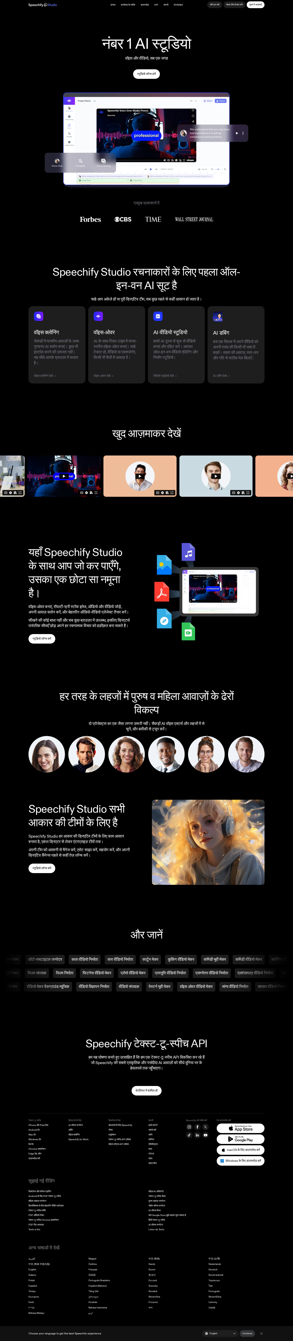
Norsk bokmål (216, 1275)
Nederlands (215, 1264)
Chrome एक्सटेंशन (37, 1148)
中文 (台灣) (214, 1258)
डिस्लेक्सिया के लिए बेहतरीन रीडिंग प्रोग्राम (46, 1205)
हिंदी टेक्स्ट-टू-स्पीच (157, 1220)
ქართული (94, 1296)
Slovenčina (154, 1296)
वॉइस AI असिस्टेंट (156, 1191)
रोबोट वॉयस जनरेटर (157, 1205)
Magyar (92, 1258)
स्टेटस (151, 1153)
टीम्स (111, 1129)
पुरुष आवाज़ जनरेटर (157, 1200)
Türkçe (32, 1291)
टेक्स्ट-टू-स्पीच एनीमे (37, 1210)
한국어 (152, 1275)
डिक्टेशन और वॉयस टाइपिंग (39, 1191)
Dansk (152, 1264)
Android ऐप (34, 1129)
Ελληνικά (153, 1302)
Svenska (153, 1285)
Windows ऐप (34, 1139)
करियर (151, 1139)
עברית (31, 1307)
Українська (214, 1280)
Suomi (152, 1269)
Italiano (32, 1275)
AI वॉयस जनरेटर (76, 1125)
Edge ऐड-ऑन (34, 1153)
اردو (91, 1313)
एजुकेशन (112, 1134)
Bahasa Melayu (36, 1313)
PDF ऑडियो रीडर (36, 1215)
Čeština (93, 1264)
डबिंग (71, 1129)
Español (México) (98, 1285)
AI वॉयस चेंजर (155, 1210)
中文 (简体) (154, 1258)
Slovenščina (215, 1296)
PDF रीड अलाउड (36, 1224)
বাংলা (150, 1307)
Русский (153, 1280)
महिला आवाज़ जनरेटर (37, 1200)
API (156, 4)
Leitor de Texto (156, 1229)
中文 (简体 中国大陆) (39, 1264)
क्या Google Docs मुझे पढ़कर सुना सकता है (167, 1215)
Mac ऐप (32, 1134)
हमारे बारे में (153, 1125)
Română (153, 1291)
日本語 (92, 1275)
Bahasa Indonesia (98, 1307)
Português (214, 1291)
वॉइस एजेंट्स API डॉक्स (119, 1144)
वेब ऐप (31, 1144)
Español (32, 1285)
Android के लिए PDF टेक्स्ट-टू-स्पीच (44, 1196)
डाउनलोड (145, 4)
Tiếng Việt (94, 1291)
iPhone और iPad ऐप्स (38, 1125)
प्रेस (150, 1158)
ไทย (211, 1285)
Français (93, 1269)
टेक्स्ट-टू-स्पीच (34, 1120)
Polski (31, 1280)
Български (33, 1296)
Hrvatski (93, 1302)
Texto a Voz (34, 1229)
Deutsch (213, 1269)
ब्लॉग (150, 1134)
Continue (247, 1333)
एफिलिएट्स (153, 1144)
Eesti (31, 1302)
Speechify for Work (79, 1139)
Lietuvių (213, 1302)
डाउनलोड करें (34, 1158)
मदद (150, 1148)
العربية (31, 1258)
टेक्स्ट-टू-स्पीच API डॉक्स (120, 1139)
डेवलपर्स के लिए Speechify (120, 1125)
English (32, 1269)
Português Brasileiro (99, 1280)
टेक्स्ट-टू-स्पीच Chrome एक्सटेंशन (43, 1220)
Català (212, 1307)
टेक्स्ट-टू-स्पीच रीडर (157, 1196)
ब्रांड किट (153, 1163)
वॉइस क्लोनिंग (74, 1134)
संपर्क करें (152, 1129)
